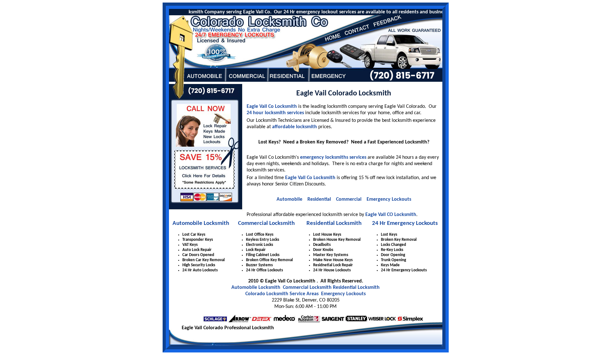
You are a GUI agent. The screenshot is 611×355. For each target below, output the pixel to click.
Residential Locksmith (334, 223)
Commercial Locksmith (266, 223)
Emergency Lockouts (389, 199)
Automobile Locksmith (200, 223)
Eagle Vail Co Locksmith (272, 106)
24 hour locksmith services (275, 112)
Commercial (349, 199)
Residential (319, 199)
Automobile (289, 199)
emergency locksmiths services (333, 157)
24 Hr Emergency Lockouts (405, 223)
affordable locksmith (294, 126)
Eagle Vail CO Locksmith (390, 214)
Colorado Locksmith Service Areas (282, 293)
